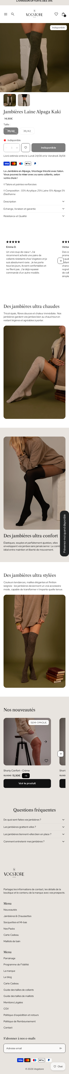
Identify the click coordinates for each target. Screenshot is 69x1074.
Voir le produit (27, 783)
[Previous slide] (8, 261)
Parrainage (9, 958)
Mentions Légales (13, 1002)
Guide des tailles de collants (19, 989)
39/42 (27, 131)
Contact (8, 1027)
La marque (9, 970)
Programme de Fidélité (16, 964)
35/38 (11, 131)
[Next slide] (61, 261)
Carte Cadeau (11, 934)
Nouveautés (10, 909)
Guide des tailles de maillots (19, 996)
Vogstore (39, 1068)
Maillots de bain (12, 941)
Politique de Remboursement (20, 1021)
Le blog (8, 977)
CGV (6, 1008)
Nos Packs (9, 928)
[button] (10, 100)
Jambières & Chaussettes (17, 916)
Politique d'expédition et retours (21, 1015)
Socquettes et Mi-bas (15, 922)
